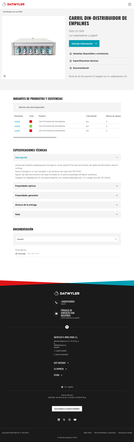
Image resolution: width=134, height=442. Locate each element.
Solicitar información (82, 43)
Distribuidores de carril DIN (12, 12)
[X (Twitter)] (64, 419)
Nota (17, 214)
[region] (67, 126)
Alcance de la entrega (26, 204)
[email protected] (61, 354)
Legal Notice (88, 433)
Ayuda (56, 375)
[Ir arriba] (67, 327)
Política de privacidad (125, 433)
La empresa (59, 369)
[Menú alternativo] (129, 4)
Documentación (81, 67)
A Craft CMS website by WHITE (67, 437)
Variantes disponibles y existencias (90, 53)
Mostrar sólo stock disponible (31, 107)
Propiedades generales (26, 195)
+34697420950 (60, 351)
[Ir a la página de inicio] (13, 4)
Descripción (21, 157)
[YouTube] (75, 419)
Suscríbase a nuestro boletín (67, 408)
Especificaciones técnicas (85, 60)
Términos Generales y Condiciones (105, 433)
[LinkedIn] (59, 419)
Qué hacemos (60, 363)
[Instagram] (69, 419)
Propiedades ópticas (25, 185)
